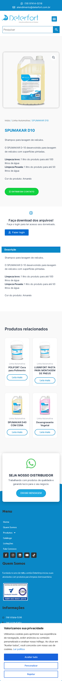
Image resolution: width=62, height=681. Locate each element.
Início (7, 120)
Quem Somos (10, 527)
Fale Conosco (10, 549)
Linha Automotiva (21, 120)
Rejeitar (31, 674)
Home (6, 522)
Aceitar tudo (31, 657)
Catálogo (7, 538)
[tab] (31, 250)
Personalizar (31, 665)
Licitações (8, 543)
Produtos (7, 533)
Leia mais (17, 377)
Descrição (10, 249)
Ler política (19, 649)
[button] (54, 19)
